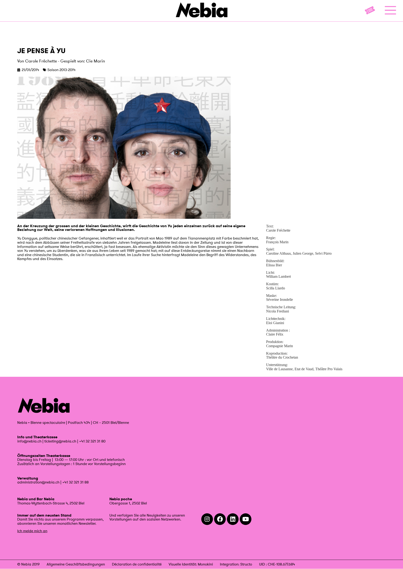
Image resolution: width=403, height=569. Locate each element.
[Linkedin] (233, 519)
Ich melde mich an (32, 530)
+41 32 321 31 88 (75, 482)
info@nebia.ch (29, 441)
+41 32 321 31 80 (92, 441)
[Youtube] (245, 519)
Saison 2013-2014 (61, 69)
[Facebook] (220, 519)
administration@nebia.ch (38, 482)
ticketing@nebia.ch (60, 441)
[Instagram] (207, 519)
